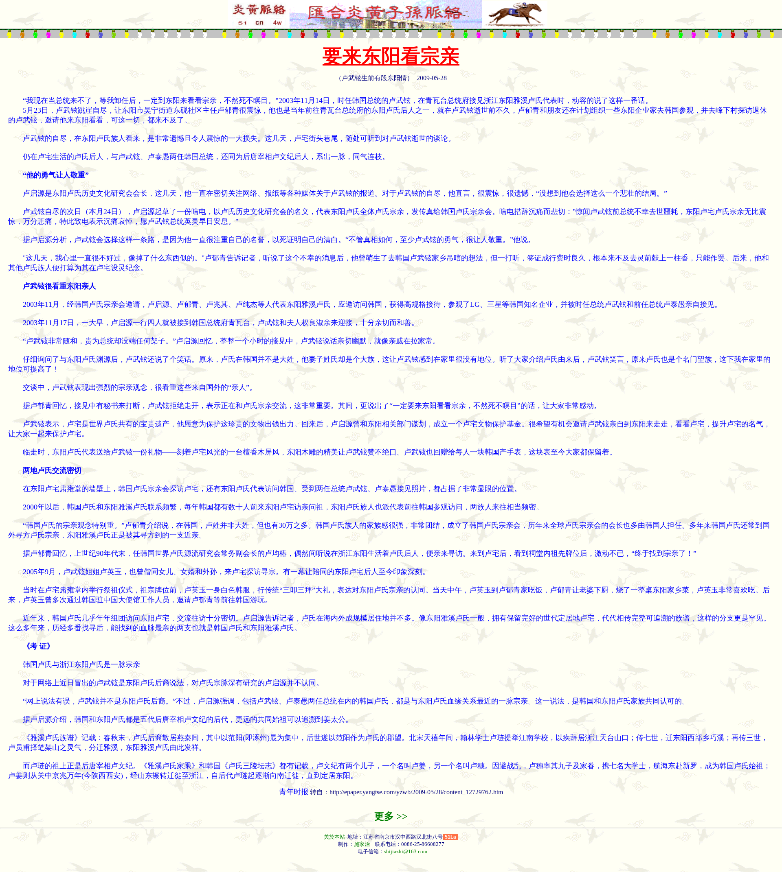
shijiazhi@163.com (405, 851)
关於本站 (335, 837)
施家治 (362, 844)
